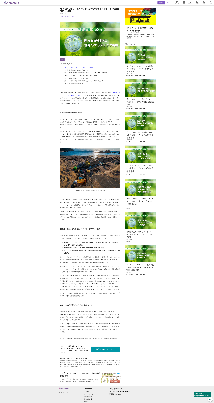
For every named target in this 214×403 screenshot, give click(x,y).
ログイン (169, 2)
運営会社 (86, 401)
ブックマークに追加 (69, 16)
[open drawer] (2, 3)
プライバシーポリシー (90, 394)
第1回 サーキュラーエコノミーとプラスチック (79, 67)
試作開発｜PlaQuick (115, 394)
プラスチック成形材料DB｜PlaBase (119, 391)
